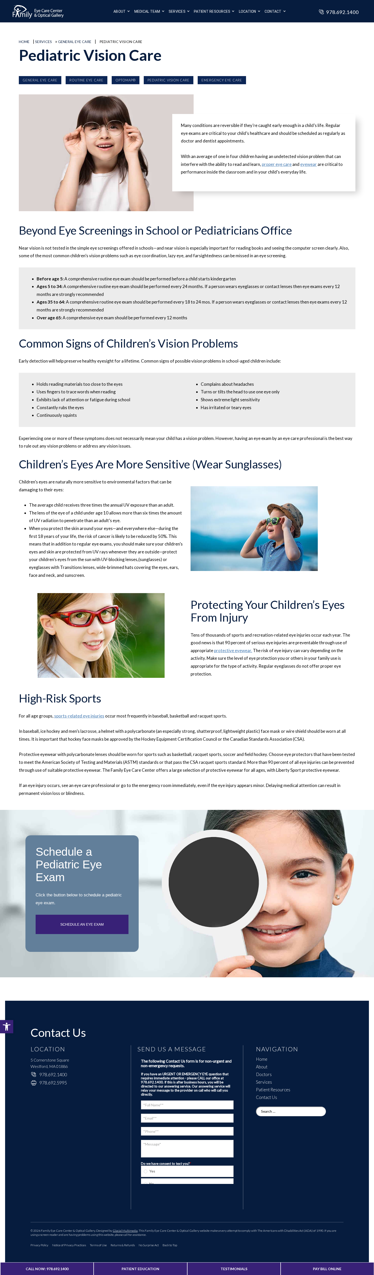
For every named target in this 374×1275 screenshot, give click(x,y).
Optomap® (126, 80)
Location (247, 11)
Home (24, 41)
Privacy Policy (39, 1245)
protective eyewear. (233, 650)
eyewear (308, 164)
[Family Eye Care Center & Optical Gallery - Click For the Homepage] (48, 12)
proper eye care (277, 164)
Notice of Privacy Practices (69, 1245)
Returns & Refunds (123, 1245)
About (119, 11)
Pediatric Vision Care (169, 80)
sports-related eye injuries (79, 716)
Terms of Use (98, 1245)
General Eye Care (74, 41)
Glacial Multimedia (125, 1231)
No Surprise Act (149, 1245)
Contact (273, 11)
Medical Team (147, 11)
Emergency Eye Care (222, 80)
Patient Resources (273, 1089)
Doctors (264, 1074)
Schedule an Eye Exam (82, 924)
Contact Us (266, 1097)
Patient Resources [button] (212, 11)
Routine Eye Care (86, 80)
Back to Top (170, 1245)
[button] (6, 1026)
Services (177, 11)
